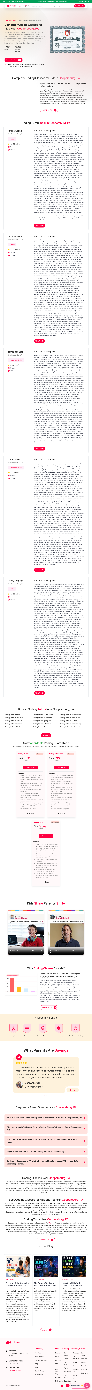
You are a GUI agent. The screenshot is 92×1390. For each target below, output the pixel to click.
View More (46, 735)
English (59, 6)
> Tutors (12, 20)
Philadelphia (59, 1381)
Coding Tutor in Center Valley (43, 715)
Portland (84, 1359)
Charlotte (76, 1353)
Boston (57, 1353)
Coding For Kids (39, 1279)
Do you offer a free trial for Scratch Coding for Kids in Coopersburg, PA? (37, 1151)
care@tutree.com (15, 1370)
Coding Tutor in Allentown (14, 727)
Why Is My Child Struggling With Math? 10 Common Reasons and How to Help (17, 1284)
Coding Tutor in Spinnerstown (70, 718)
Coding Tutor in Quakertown (42, 718)
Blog (36, 1364)
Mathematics (10, 1279)
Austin (66, 1368)
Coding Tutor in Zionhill (13, 715)
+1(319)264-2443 (14, 1364)
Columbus (67, 1381)
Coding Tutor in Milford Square (70, 715)
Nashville (75, 1375)
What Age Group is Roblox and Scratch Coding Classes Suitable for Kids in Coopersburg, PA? (45, 1128)
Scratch (12, 139)
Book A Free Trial (79, 6)
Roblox (12, 589)
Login (70, 6)
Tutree (51, 1223)
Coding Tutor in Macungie (41, 727)
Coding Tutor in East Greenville (70, 727)
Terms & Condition (41, 1360)
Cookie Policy (39, 1371)
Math (47, 6)
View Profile (39, 226)
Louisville (84, 1369)
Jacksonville (68, 1372)
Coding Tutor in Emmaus (13, 721)
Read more (45, 1330)
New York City (56, 1371)
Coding (53, 6)
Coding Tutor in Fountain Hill (69, 721)
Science (64, 6)
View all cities (39, 1375)
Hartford (58, 1360)
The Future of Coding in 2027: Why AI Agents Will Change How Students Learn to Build (45, 1284)
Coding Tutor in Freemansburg (70, 724)
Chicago (58, 1357)
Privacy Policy (39, 1357)
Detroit (83, 1362)
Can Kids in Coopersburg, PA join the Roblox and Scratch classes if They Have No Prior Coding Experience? (43, 1162)
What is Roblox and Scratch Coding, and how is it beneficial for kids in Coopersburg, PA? (44, 1118)
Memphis (84, 1366)
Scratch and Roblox (16, 360)
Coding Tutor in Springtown (42, 721)
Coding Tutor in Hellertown (14, 718)
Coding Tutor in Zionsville (13, 724)
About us (38, 1353)
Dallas (66, 1359)
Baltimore (84, 1373)
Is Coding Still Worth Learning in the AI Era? (72, 1284)
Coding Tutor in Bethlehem (42, 724)
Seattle (75, 1362)
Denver (75, 1366)
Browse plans (83, 2)
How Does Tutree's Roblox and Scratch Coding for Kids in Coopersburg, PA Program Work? (42, 1140)
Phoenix (58, 1377)
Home (6, 20)
